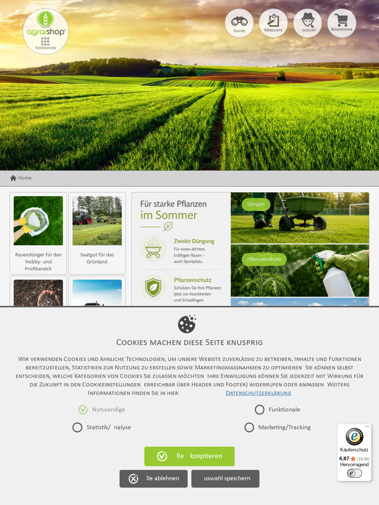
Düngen (256, 204)
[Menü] (367, 428)
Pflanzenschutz (264, 259)
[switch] (354, 473)
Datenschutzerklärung (258, 393)
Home (24, 178)
